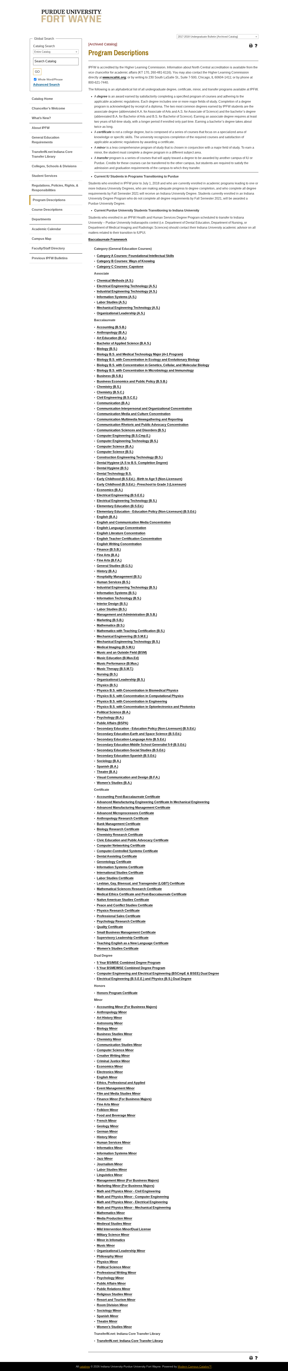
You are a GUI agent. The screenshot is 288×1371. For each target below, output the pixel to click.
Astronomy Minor (110, 1023)
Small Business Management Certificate (126, 932)
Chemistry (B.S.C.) (110, 392)
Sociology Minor (109, 1310)
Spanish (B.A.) (107, 766)
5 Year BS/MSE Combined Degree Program (128, 962)
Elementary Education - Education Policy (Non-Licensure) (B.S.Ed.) (146, 511)
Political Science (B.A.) (113, 712)
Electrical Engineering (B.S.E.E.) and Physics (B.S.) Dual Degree (144, 978)
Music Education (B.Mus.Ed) (118, 658)
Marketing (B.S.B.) (110, 620)
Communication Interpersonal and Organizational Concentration (144, 408)
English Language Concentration (121, 528)
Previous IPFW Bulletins (50, 258)
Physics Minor (107, 1261)
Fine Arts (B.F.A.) (109, 560)
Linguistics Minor (109, 1175)
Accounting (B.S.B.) (111, 327)
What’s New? (41, 118)
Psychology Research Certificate (121, 921)
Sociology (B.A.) (109, 761)
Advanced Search (46, 84)
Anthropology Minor (112, 1012)
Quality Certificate (110, 927)
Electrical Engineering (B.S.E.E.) (120, 495)
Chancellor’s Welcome (48, 108)
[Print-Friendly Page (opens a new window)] (251, 45)
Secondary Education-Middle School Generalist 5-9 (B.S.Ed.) (141, 744)
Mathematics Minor (111, 1213)
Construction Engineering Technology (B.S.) (130, 457)
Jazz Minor (105, 1158)
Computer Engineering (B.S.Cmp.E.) (123, 435)
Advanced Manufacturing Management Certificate (133, 807)
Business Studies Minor (114, 1034)
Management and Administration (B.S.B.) (127, 614)
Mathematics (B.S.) (110, 625)
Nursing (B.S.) (107, 674)
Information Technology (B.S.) (119, 598)
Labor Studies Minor (112, 1169)
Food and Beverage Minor (116, 1115)
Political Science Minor (113, 1267)
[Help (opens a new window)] (256, 45)
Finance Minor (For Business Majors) (124, 1099)
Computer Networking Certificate (121, 845)
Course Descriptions (47, 209)
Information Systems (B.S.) (116, 593)
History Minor (107, 1137)
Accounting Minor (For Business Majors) (127, 1007)
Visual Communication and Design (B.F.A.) (128, 777)
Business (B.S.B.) (110, 376)
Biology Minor (107, 1028)
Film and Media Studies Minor (118, 1093)
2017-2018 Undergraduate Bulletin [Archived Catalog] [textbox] (208, 36)
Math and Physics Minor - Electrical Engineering (132, 1202)
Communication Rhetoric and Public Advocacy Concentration (142, 424)
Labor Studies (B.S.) (112, 609)
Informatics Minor (110, 1147)
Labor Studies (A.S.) (112, 302)
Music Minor (106, 1245)
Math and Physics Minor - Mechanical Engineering (134, 1207)
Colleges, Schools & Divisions (54, 166)
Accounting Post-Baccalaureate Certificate (128, 796)
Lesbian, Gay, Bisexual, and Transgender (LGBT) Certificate (141, 883)
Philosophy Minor (110, 1256)
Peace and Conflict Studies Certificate (125, 905)
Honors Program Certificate (117, 993)
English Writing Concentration (119, 544)
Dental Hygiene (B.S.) (112, 468)
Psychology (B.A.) (110, 717)
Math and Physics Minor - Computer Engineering (133, 1196)
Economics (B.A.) (110, 490)
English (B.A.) (107, 517)
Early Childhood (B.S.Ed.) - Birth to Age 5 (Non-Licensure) (139, 479)
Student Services (44, 175)
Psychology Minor (110, 1278)
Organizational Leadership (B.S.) (121, 679)
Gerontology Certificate (114, 861)
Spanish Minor (107, 1316)
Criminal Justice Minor (113, 1061)
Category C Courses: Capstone (120, 266)
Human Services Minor (113, 1142)
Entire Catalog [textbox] (42, 51)
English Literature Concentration (121, 533)
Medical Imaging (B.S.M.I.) (116, 647)
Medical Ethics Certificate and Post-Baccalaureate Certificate (142, 894)
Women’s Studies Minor (114, 1327)
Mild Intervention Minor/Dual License (124, 1229)
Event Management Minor (116, 1088)
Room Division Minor (112, 1305)
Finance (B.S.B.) (109, 549)
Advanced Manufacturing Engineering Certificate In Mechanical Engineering (153, 802)
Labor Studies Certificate (115, 878)
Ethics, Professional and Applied (121, 1082)
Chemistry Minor (109, 1039)
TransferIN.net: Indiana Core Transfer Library (130, 1340)
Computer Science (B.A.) (115, 446)
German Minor (107, 1131)
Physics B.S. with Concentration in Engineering (132, 701)
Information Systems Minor (117, 1153)
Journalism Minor (110, 1164)
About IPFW (41, 128)
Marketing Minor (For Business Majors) (125, 1185)
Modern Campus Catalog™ (195, 1366)
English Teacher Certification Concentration (129, 538)
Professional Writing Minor (116, 1272)
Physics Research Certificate (118, 910)
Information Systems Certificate (120, 867)
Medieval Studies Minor (114, 1223)
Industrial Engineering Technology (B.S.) (127, 587)
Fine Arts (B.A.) (108, 555)
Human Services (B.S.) (113, 582)
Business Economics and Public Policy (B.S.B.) (132, 381)
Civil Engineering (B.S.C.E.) (117, 397)
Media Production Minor (114, 1218)
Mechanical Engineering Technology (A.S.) (128, 307)
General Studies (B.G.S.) (114, 565)
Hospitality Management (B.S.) (119, 576)
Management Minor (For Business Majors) (128, 1180)
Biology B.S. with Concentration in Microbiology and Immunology (145, 370)
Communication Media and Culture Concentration (133, 414)
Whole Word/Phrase (50, 79)
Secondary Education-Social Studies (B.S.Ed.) (131, 750)
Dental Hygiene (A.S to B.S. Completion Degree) (132, 462)
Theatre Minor (107, 1321)
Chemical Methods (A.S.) (115, 280)
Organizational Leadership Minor (121, 1250)
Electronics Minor (110, 1072)
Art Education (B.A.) (111, 338)
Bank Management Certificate (118, 824)
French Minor (107, 1120)
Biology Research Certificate (118, 829)
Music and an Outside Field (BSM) (122, 652)
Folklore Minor (107, 1110)
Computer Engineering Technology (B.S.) (127, 441)
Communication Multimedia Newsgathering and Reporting (140, 419)
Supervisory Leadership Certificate (123, 937)
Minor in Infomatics (111, 1240)
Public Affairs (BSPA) (112, 723)
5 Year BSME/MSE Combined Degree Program (131, 968)
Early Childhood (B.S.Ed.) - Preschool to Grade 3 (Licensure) (141, 484)
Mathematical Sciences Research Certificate (129, 889)
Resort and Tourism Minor (116, 1299)
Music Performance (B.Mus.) (118, 663)
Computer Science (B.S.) (115, 451)
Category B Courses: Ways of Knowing (126, 261)
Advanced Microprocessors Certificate (125, 813)
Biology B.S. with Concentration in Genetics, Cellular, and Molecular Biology (153, 365)
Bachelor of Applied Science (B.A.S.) (124, 343)
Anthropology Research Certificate (123, 818)
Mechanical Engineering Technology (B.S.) (128, 641)
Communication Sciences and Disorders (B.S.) (131, 430)
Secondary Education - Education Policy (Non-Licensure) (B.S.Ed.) (146, 728)
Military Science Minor (113, 1234)
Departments (41, 219)
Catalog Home (42, 98)
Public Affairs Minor (111, 1283)
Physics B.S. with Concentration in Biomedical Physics (137, 690)
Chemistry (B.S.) (109, 386)
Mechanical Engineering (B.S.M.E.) (122, 636)
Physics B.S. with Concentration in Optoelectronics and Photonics (146, 706)
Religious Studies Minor (114, 1294)
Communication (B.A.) (113, 403)
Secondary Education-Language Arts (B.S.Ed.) (131, 739)
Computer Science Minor (115, 1050)
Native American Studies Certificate (123, 899)
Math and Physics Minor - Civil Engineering (128, 1191)
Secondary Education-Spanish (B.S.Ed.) (126, 755)
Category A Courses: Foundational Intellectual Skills (135, 255)
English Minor (107, 1077)
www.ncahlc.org (114, 77)
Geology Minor (108, 1126)
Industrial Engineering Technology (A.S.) (127, 291)
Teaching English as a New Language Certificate (132, 943)
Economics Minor (110, 1066)
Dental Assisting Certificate (117, 856)
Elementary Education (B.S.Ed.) (120, 506)
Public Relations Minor (113, 1289)
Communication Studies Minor (119, 1044)
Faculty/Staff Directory (48, 248)
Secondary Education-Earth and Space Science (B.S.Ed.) (139, 734)
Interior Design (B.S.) (112, 603)
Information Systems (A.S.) (116, 297)
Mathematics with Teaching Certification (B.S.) (131, 631)
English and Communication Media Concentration (134, 522)
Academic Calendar (46, 229)
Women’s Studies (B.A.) (114, 782)
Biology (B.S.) (107, 348)
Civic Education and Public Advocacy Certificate (132, 840)
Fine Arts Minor (108, 1104)
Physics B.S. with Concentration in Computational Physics (140, 696)
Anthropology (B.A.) (112, 332)
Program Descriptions (49, 200)
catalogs (85, 1366)
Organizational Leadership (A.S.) (121, 313)
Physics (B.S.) (107, 685)
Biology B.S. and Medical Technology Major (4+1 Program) (140, 354)
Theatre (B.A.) (107, 771)
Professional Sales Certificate (118, 916)
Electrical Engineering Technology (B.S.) (127, 500)
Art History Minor (109, 1017)
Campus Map (41, 238)
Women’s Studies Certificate (118, 948)
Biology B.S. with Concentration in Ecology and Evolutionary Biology (148, 359)
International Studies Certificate (120, 872)
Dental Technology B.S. (114, 473)
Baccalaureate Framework (107, 239)
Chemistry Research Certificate (120, 834)
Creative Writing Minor (113, 1055)
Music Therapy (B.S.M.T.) (115, 668)
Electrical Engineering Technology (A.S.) (127, 286)
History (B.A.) (107, 571)
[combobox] (217, 36)
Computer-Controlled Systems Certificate (127, 851)
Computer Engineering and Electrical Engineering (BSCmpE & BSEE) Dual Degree (158, 973)
